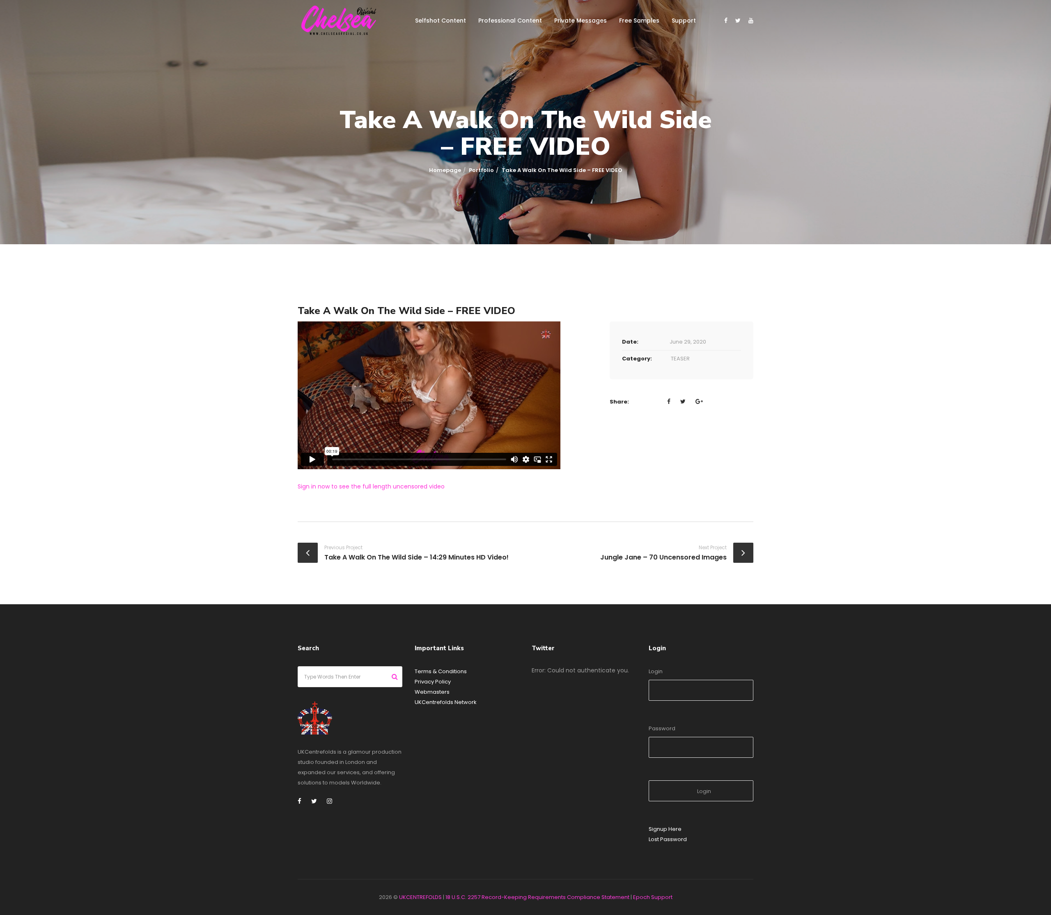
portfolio (481, 170)
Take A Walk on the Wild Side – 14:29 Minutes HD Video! (416, 557)
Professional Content (510, 20)
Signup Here (665, 829)
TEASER (680, 358)
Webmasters (432, 692)
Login (656, 671)
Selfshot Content (440, 20)
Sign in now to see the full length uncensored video (371, 486)
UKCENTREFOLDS (420, 897)
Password (662, 728)
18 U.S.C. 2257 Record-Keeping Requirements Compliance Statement (537, 897)
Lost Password (668, 839)
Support (684, 20)
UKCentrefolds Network (446, 702)
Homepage (445, 170)
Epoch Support (652, 897)
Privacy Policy (433, 682)
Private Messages (580, 20)
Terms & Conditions (441, 671)
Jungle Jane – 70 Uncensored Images (663, 557)
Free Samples (639, 20)
